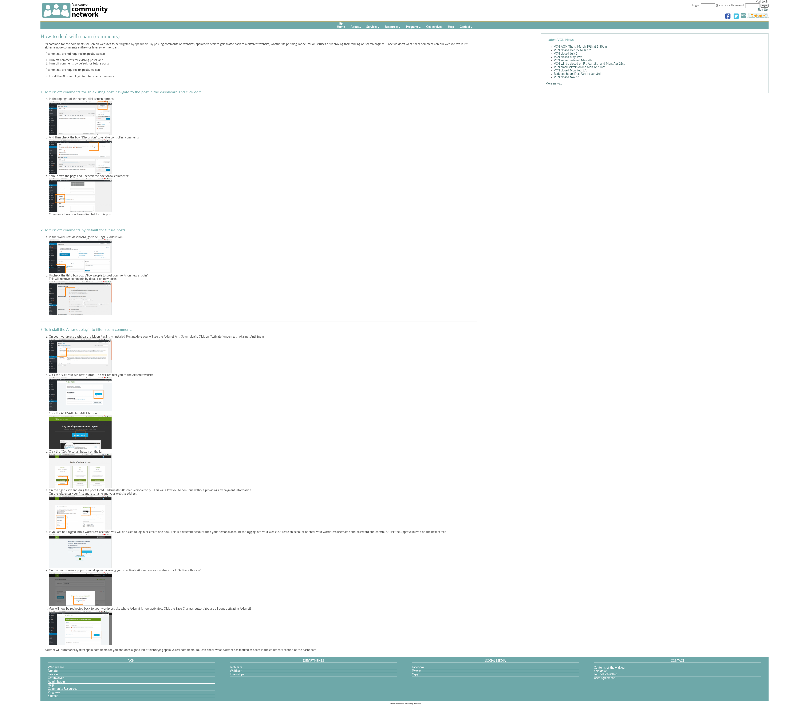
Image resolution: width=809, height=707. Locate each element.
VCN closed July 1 (565, 53)
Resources (391, 26)
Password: (738, 5)
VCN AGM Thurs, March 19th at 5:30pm (580, 46)
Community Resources (62, 688)
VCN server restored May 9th (573, 60)
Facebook (418, 667)
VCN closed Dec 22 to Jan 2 (572, 50)
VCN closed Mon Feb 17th (571, 70)
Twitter (416, 670)
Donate (53, 670)
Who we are (56, 667)
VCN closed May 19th (568, 57)
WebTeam (236, 670)
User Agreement (604, 678)
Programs (412, 26)
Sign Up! (763, 9)
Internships (237, 674)
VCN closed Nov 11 (567, 77)
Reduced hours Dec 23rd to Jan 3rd (577, 73)
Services (371, 26)
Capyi (415, 674)
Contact (465, 26)
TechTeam (236, 667)
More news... (553, 83)
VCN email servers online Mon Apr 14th (579, 67)
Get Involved (434, 26)
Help (451, 26)
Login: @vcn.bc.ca (711, 5)
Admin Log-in (56, 681)
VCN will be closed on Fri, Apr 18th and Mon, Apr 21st (589, 63)
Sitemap (53, 696)
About (355, 26)
